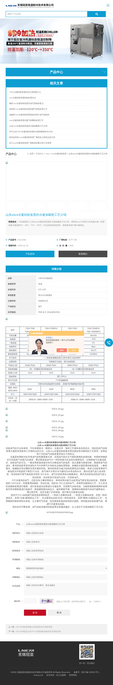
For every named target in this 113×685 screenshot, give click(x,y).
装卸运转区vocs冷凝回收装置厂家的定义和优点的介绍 (32, 137)
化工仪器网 (61, 675)
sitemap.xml (38, 675)
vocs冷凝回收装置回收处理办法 (22, 98)
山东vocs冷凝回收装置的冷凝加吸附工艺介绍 (28, 126)
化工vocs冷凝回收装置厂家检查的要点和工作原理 (30, 143)
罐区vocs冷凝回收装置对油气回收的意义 (26, 103)
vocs (47, 154)
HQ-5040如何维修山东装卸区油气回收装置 (34, 627)
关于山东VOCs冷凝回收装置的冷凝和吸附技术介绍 (31, 132)
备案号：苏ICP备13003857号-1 (87, 672)
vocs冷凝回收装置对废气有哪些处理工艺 (26, 120)
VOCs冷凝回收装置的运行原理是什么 (25, 92)
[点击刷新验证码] (47, 601)
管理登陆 (73, 675)
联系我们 (83, 254)
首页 (32, 154)
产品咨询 (30, 254)
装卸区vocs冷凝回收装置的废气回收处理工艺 (28, 109)
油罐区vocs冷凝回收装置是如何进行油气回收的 (29, 115)
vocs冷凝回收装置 (58, 154)
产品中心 (40, 154)
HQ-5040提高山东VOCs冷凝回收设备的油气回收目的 (38, 631)
